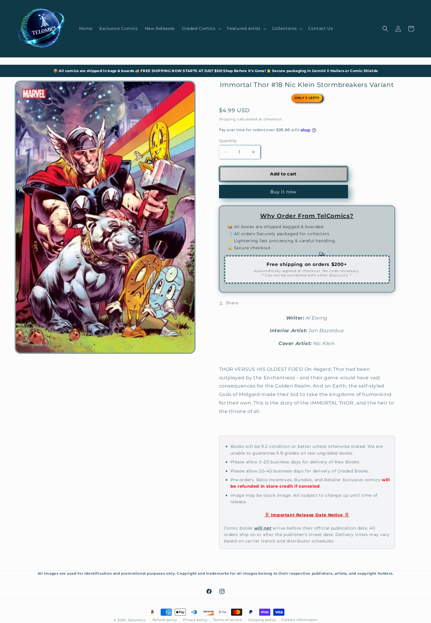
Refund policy (164, 620)
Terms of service (227, 620)
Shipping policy (262, 620)
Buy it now (283, 191)
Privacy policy (195, 620)
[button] (200, 28)
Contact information (299, 620)
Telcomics (136, 620)
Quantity (228, 140)
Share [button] (232, 302)
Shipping (227, 119)
